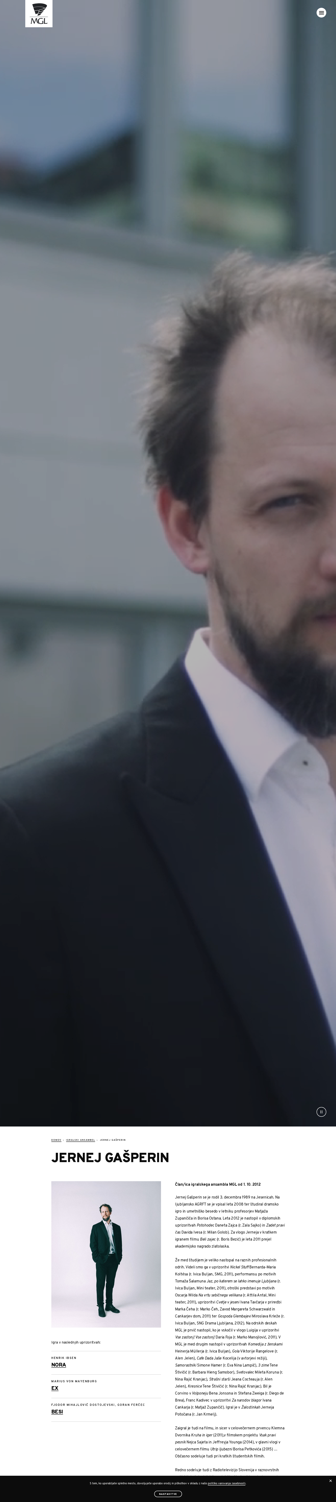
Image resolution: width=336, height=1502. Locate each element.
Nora (58, 1365)
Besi (57, 1412)
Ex (55, 1388)
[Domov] (34, 13)
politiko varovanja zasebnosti (226, 1483)
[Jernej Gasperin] (106, 1254)
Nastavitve (168, 1494)
